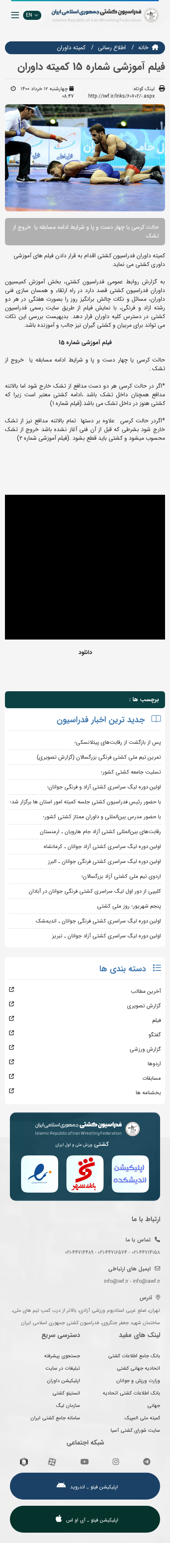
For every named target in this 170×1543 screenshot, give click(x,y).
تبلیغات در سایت (62, 1368)
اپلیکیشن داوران (63, 1381)
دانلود (85, 652)
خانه (143, 47)
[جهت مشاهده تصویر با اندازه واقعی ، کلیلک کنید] (85, 157)
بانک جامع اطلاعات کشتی (134, 1356)
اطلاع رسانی (112, 47)
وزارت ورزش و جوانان (138, 1381)
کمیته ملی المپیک (142, 1418)
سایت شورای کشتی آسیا (135, 1430)
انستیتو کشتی (66, 1393)
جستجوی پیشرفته (62, 1356)
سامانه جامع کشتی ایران (55, 1418)
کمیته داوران (71, 47)
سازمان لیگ (68, 1405)
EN (29, 15)
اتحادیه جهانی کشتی (138, 1368)
